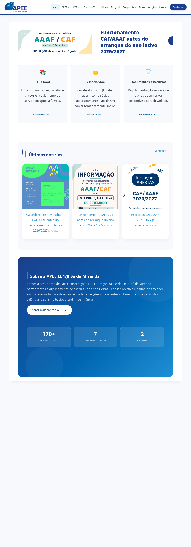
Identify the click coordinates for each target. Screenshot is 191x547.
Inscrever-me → (95, 114)
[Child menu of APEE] (65, 7)
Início (55, 7)
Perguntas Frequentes (123, 7)
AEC (93, 7)
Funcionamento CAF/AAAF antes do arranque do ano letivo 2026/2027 (95, 220)
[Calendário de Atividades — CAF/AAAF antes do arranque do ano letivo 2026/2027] (45, 186)
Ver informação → (42, 114)
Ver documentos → (148, 114)
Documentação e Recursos (153, 7)
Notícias (103, 7)
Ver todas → (162, 150)
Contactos (178, 7)
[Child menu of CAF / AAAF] (80, 7)
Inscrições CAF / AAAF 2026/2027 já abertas (145, 220)
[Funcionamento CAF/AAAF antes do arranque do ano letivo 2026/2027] (95, 186)
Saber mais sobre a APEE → (49, 310)
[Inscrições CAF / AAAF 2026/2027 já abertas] (145, 186)
